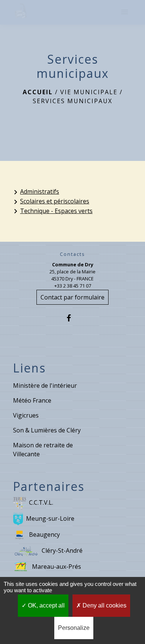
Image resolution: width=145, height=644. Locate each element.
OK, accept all (45, 605)
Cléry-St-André (62, 550)
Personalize (74, 628)
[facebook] (72, 318)
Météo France (32, 400)
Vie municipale (88, 92)
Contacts (72, 254)
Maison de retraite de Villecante (43, 449)
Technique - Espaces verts (52, 211)
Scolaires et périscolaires (50, 201)
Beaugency (44, 534)
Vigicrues (26, 415)
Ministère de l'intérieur (45, 385)
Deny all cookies (103, 605)
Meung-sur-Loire (50, 518)
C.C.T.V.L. (41, 502)
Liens (29, 368)
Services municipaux (72, 101)
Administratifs (35, 192)
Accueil (38, 92)
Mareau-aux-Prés (56, 566)
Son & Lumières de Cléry (47, 430)
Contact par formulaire (72, 297)
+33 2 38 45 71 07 (72, 285)
